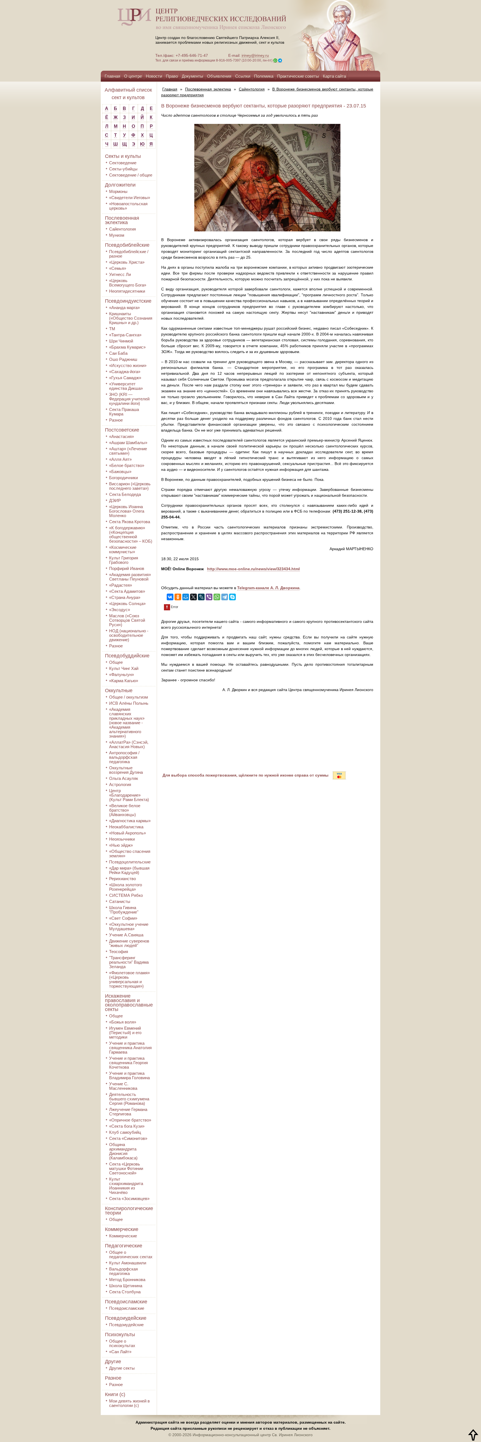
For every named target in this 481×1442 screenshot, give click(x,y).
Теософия (118, 951)
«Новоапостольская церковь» (128, 205)
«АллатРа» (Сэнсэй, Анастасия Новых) (128, 744)
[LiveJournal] (201, 597)
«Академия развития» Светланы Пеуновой (130, 576)
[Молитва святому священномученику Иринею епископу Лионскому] (322, 35)
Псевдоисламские (126, 1301)
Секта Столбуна (125, 1291)
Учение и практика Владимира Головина (129, 1075)
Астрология (120, 784)
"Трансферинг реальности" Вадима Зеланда (129, 962)
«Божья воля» (122, 1022)
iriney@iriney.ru (255, 55)
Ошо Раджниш (123, 359)
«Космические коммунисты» (122, 549)
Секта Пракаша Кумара (124, 411)
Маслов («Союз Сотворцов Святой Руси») (127, 620)
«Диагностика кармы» (130, 820)
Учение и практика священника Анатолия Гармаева (130, 1047)
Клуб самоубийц (125, 1132)
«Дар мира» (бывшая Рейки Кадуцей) (129, 870)
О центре (133, 76)
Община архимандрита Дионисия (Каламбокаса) (123, 1151)
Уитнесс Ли (120, 274)
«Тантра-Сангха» (125, 334)
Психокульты (120, 1334)
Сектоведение (122, 162)
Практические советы (298, 76)
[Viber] (209, 597)
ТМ (112, 328)
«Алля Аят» (120, 459)
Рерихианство (122, 878)
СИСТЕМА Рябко (126, 895)
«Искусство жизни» (127, 365)
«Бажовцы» (120, 471)
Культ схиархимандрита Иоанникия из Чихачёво (126, 1186)
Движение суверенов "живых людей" (129, 943)
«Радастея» (120, 585)
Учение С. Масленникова (123, 1086)
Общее (116, 662)
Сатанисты (119, 901)
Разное (116, 420)
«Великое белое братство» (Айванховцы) (124, 810)
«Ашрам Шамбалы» (128, 442)
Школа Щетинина (125, 1285)
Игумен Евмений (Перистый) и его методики (125, 1032)
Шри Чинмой (121, 341)
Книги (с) (115, 1394)
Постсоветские (122, 430)
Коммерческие (121, 1229)
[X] (193, 597)
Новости (154, 76)
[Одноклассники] (178, 597)
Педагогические (123, 1245)
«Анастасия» (121, 436)
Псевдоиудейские (125, 1318)
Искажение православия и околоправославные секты (129, 1002)
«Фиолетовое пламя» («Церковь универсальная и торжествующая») (129, 979)
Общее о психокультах (122, 1343)
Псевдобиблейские (127, 245)
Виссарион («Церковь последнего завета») (130, 486)
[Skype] (232, 597)
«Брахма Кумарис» (127, 347)
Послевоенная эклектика (122, 220)
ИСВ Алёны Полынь (128, 703)
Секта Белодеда (125, 494)
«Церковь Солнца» (127, 603)
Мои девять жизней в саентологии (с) (129, 1403)
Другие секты (122, 1368)
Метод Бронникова (127, 1279)
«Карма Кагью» (123, 680)
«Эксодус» (119, 609)
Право (172, 76)
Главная (112, 76)
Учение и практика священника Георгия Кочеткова (128, 1062)
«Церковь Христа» (126, 262)
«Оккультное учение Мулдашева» (128, 926)
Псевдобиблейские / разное (128, 253)
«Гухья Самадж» (125, 377)
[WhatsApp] (216, 597)
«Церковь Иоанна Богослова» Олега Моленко (126, 511)
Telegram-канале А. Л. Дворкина (268, 588)
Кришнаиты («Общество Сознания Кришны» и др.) (130, 318)
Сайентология (122, 229)
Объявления (219, 76)
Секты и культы (123, 156)
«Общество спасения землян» (129, 853)
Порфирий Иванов (126, 568)
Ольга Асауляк (123, 778)
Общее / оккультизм (128, 697)
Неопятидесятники (127, 291)
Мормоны (118, 191)
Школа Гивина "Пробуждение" (123, 909)
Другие (113, 1361)
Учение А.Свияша (126, 934)
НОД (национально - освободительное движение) (128, 635)
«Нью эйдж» (121, 845)
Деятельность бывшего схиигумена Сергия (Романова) (129, 1099)
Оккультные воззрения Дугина (126, 770)
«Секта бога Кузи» (126, 1126)
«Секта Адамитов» (127, 591)
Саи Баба (118, 353)
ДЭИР (115, 500)
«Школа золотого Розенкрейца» (125, 887)
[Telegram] (224, 597)
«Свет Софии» (123, 918)
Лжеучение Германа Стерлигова (128, 1111)
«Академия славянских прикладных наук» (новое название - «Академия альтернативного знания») (126, 722)
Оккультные (118, 690)
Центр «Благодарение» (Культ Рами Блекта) (129, 795)
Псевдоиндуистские (128, 301)
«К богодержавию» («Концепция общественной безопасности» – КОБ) (130, 534)
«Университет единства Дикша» (126, 386)
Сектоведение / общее (130, 175)
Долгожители (120, 185)
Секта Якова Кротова (129, 521)
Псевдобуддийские (127, 655)
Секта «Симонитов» (128, 1138)
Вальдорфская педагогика (123, 1271)
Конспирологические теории (129, 1211)
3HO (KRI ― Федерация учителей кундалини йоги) (129, 399)
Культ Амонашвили (127, 1262)
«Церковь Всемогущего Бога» (127, 282)
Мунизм (116, 235)
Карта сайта (334, 76)
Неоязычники (122, 839)
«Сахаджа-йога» (124, 371)
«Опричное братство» (130, 1120)
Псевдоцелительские (130, 862)
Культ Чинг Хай (123, 668)
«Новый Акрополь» (127, 833)
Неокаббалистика (126, 826)
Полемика (263, 76)
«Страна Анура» (124, 597)
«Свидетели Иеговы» (129, 197)
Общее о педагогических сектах (131, 1254)
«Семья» (117, 268)
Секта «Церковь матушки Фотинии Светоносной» (126, 1168)
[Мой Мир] (185, 597)
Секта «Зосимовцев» (129, 1198)
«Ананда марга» (124, 307)
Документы (192, 76)
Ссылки (242, 76)
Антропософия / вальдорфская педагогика (124, 757)
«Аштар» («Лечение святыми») (128, 451)
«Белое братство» (126, 465)
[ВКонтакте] (170, 597)
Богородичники (123, 477)
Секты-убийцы (123, 169)
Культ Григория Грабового (123, 560)
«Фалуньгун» (121, 674)
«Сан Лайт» (120, 1351)
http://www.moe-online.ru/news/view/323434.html (253, 569)
